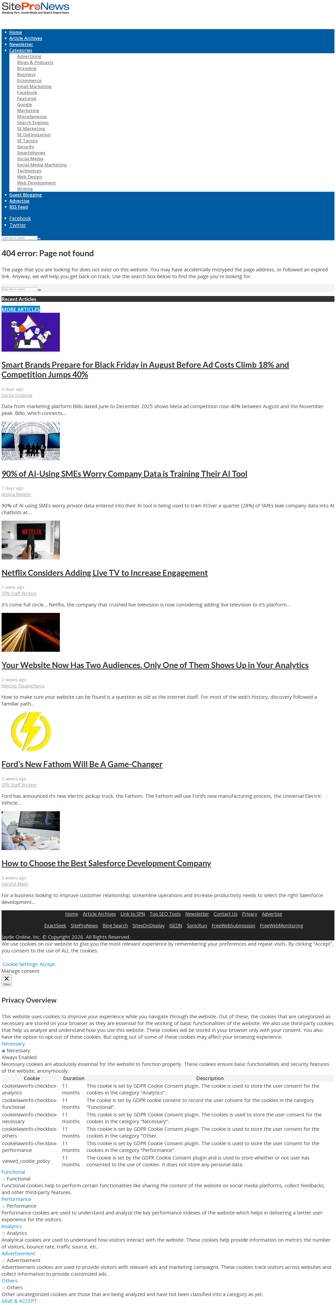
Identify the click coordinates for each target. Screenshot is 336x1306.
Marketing (28, 110)
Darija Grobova (17, 395)
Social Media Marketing (42, 165)
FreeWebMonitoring (281, 925)
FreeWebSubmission (233, 925)
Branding (27, 68)
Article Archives (25, 38)
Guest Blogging (25, 195)
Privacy (249, 913)
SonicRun (197, 925)
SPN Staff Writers (19, 593)
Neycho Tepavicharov (23, 686)
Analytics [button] (12, 1226)
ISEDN (175, 925)
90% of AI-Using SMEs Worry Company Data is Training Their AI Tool (124, 473)
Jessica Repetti (16, 494)
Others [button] (10, 1280)
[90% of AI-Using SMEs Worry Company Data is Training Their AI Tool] (31, 458)
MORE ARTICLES (21, 309)
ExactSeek (55, 925)
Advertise (19, 201)
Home (15, 32)
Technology (29, 171)
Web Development (36, 183)
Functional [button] (13, 1171)
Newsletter (21, 44)
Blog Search (115, 925)
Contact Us (225, 913)
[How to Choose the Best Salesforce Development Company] (31, 848)
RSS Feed (18, 207)
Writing (25, 189)
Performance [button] (16, 1199)
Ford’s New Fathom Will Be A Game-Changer (82, 764)
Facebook (27, 92)
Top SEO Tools (165, 913)
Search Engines (33, 122)
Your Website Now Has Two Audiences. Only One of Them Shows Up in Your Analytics (155, 665)
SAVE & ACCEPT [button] (19, 1301)
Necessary (18, 1050)
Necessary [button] (13, 1043)
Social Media (30, 159)
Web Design (29, 177)
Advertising (29, 56)
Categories (20, 50)
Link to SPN (133, 913)
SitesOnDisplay (149, 925)
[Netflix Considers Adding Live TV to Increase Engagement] (31, 557)
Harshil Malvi (15, 884)
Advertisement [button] (18, 1253)
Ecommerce (29, 80)
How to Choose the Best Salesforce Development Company (106, 863)
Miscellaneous (32, 116)
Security (25, 147)
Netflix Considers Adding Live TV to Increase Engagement (105, 573)
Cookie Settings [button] (20, 964)
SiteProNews (84, 925)
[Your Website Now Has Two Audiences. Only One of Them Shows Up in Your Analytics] (31, 649)
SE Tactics (27, 141)
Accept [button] (47, 964)
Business (26, 74)
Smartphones (31, 153)
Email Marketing (34, 86)
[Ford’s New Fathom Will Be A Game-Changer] (31, 749)
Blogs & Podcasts (35, 62)
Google (24, 104)
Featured (26, 98)
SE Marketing (31, 128)
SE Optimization (34, 135)
